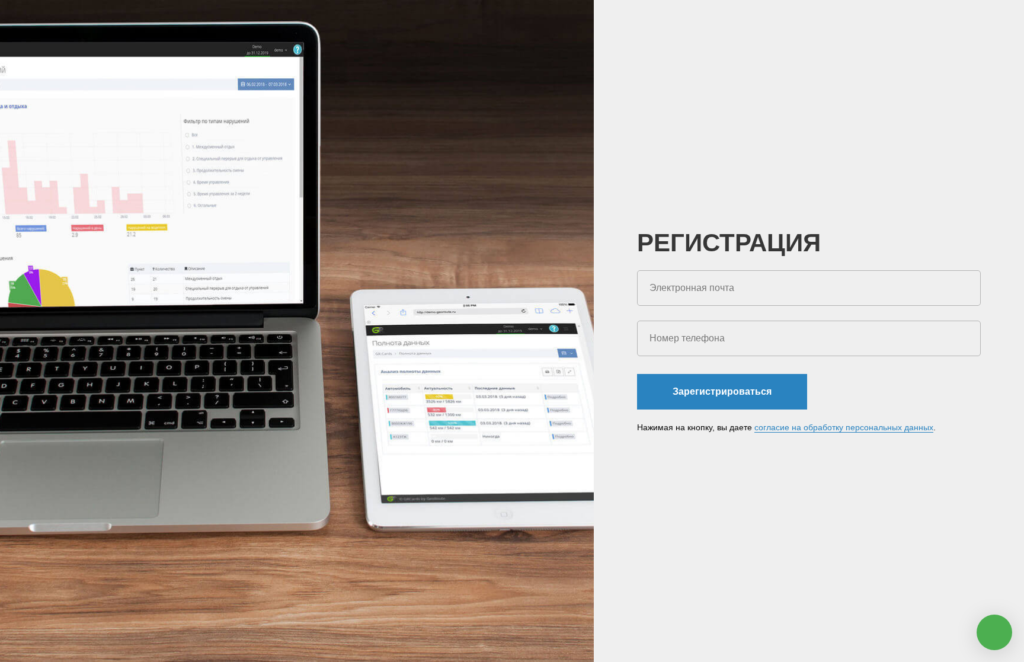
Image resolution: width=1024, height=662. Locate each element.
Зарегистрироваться (722, 391)
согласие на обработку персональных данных (843, 427)
